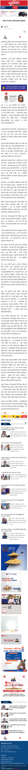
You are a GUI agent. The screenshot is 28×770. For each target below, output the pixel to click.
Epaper (15, 8)
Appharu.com (16, 769)
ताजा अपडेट (5, 702)
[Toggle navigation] (26, 7)
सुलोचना (6, 27)
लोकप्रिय (5, 424)
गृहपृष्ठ (2, 7)
